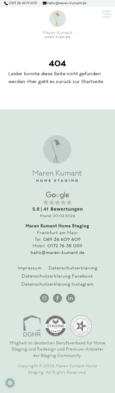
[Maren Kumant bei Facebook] (57, 298)
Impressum (30, 268)
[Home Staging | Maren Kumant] (57, 24)
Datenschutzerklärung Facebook (57, 277)
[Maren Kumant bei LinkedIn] (70, 298)
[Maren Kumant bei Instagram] (44, 298)
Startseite (92, 82)
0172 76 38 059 (64, 246)
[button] (10, 383)
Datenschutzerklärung (73, 268)
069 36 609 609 (62, 240)
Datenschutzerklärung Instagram (57, 285)
